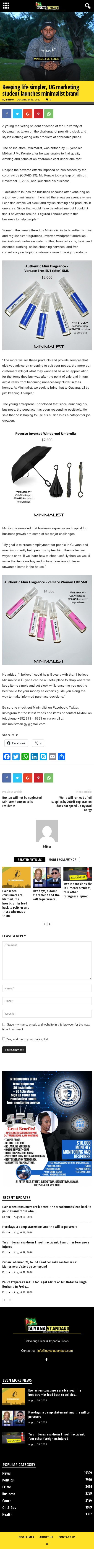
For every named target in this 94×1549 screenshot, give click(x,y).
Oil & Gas (9, 1507)
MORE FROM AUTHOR (62, 859)
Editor (10, 99)
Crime (6, 1486)
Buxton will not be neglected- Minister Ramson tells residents (22, 802)
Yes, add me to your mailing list (26, 1039)
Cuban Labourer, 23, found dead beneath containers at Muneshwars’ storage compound (40, 1264)
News (6, 1473)
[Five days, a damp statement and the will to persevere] (47, 877)
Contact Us (67, 1537)
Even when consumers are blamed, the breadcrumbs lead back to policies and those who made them (15, 903)
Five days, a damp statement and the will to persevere (46, 895)
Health (7, 1514)
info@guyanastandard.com (55, 1350)
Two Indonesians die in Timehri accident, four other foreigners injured (77, 890)
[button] (87, 6)
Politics (8, 1480)
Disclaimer (26, 1537)
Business (8, 1493)
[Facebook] (47, 1360)
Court (6, 1500)
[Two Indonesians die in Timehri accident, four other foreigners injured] (77, 874)
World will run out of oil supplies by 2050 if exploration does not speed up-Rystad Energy (71, 804)
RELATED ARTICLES (30, 859)
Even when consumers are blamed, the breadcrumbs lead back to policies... (54, 1392)
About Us (46, 1537)
